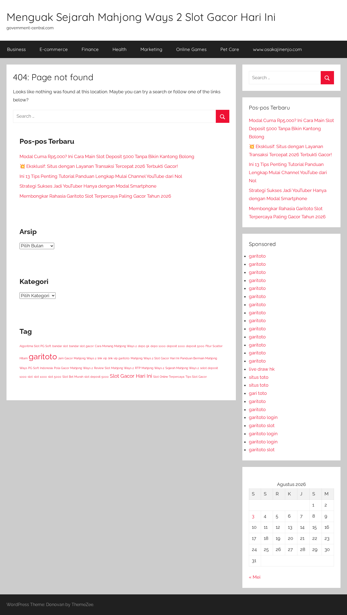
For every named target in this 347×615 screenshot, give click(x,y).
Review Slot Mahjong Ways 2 (114, 368)
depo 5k (143, 346)
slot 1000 (40, 376)
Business (16, 49)
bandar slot (60, 346)
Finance (90, 49)
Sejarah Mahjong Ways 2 (182, 368)
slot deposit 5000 (96, 376)
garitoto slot (262, 425)
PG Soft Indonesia (40, 368)
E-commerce (54, 49)
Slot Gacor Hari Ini (131, 376)
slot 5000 (54, 376)
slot (30, 376)
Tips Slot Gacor (196, 376)
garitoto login (263, 417)
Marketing (151, 49)
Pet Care (229, 49)
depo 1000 (158, 346)
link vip (102, 358)
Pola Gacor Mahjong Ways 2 (73, 368)
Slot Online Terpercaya (168, 376)
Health (120, 49)
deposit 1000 (176, 346)
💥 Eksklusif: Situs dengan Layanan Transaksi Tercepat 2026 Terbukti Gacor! (99, 166)
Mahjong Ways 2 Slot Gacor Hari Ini (155, 358)
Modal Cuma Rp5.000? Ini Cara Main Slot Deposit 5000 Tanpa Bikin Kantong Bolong (107, 156)
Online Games (191, 49)
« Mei (255, 577)
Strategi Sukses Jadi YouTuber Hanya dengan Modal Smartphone (88, 186)
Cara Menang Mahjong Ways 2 (116, 346)
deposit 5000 (195, 346)
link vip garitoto (119, 358)
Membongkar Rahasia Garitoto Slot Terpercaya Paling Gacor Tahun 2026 (95, 196)
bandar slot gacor (81, 346)
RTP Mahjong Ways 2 (149, 368)
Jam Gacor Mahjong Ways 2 (77, 358)
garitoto (43, 356)
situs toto (258, 377)
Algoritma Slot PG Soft (35, 346)
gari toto (258, 393)
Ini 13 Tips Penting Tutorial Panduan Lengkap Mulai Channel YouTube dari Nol (101, 176)
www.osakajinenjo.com (277, 49)
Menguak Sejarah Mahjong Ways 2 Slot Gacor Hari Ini (141, 17)
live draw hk (262, 369)
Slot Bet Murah (72, 376)
